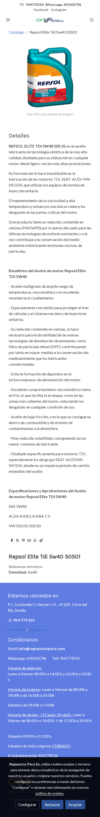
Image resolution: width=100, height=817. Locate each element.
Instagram (59, 10)
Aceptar (75, 804)
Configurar (27, 804)
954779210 (34, 4)
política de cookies (50, 793)
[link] (50, 20)
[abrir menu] (8, 20)
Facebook (41, 10)
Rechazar (52, 804)
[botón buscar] (91, 20)
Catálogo (16, 32)
